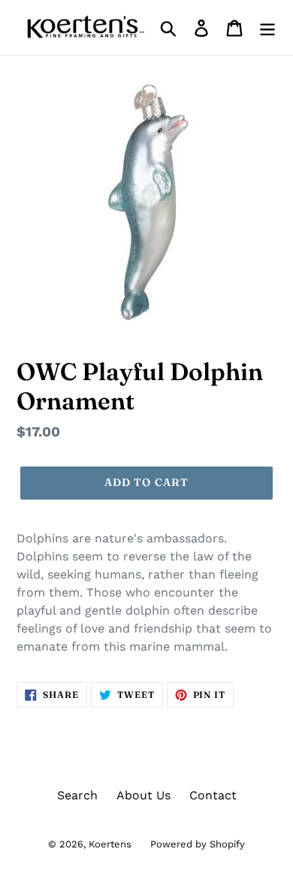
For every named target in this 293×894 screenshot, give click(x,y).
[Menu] (267, 27)
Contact (213, 795)
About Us (143, 795)
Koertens (110, 844)
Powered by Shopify (197, 844)
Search (77, 795)
